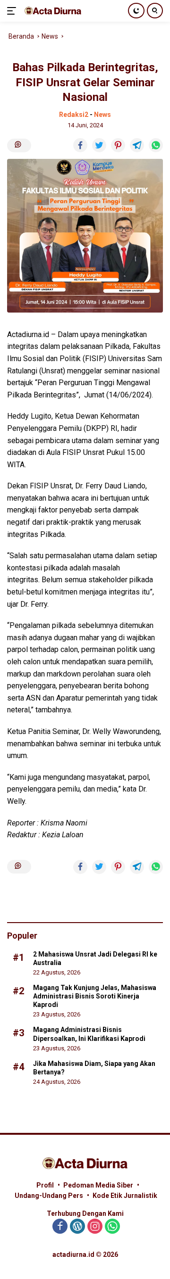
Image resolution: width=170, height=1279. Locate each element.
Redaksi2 (73, 114)
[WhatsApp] (112, 1227)
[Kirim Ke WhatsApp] (156, 145)
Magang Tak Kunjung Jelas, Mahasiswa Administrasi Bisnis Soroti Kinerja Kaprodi (94, 996)
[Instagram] (94, 1227)
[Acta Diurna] (51, 10)
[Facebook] (60, 1227)
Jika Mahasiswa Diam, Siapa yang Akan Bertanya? (94, 1068)
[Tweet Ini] (99, 145)
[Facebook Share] (80, 145)
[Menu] (13, 11)
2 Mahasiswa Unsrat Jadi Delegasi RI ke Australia (95, 958)
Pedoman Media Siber (98, 1185)
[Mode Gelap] (136, 10)
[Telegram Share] (137, 145)
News (102, 114)
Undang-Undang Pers (49, 1195)
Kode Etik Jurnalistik (125, 1195)
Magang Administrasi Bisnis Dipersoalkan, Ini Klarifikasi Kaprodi (89, 1034)
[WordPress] (77, 1227)
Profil (45, 1185)
